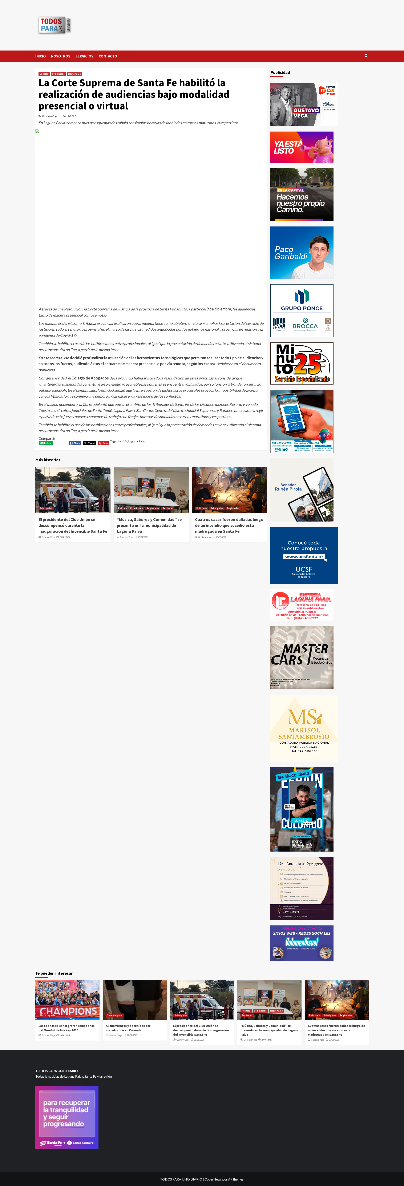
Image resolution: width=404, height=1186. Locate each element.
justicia (122, 441)
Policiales (201, 508)
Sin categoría (47, 1015)
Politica (122, 508)
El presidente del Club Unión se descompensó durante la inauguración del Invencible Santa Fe (73, 525)
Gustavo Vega (49, 116)
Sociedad (168, 508)
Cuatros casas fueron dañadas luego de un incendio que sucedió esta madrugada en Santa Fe (229, 525)
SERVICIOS (84, 56)
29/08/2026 (65, 537)
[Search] (366, 56)
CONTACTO (108, 56)
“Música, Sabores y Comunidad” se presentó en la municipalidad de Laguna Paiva (149, 525)
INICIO (40, 56)
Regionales (74, 73)
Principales (58, 73)
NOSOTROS (60, 56)
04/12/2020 (69, 116)
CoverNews (213, 1179)
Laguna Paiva (136, 441)
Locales (44, 73)
